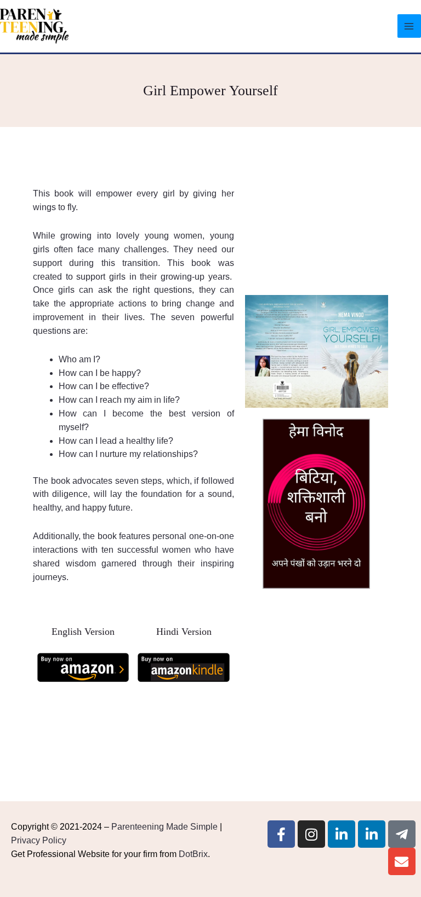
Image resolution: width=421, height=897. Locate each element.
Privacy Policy (38, 840)
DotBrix (193, 854)
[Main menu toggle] (409, 26)
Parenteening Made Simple (164, 826)
